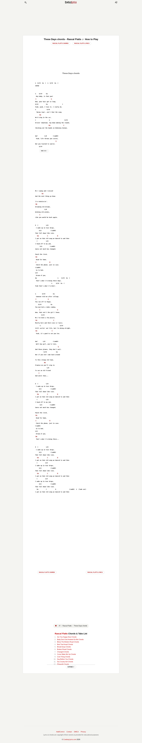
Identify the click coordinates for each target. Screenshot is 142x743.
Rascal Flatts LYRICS (95, 572)
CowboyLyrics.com (69, 739)
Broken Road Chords (64, 649)
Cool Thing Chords (63, 657)
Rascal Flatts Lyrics (81, 43)
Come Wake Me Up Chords (66, 654)
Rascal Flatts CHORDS (47, 572)
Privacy (83, 732)
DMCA (76, 732)
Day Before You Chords (65, 659)
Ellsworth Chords (63, 664)
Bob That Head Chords (65, 644)
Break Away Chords (64, 647)
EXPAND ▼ (71, 667)
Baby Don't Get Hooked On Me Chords (70, 639)
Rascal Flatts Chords (60, 43)
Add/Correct (60, 732)
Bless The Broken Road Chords (68, 642)
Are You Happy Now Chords (67, 637)
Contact (69, 732)
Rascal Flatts (61, 633)
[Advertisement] (71, 19)
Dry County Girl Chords (65, 662)
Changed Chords (63, 652)
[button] (25, 2)
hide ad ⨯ (44, 151)
